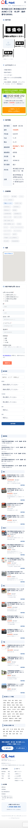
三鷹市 (4, 711)
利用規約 (4, 794)
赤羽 (14, 731)
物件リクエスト (18, 771)
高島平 (10, 731)
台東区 (4, 702)
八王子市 (14, 709)
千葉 (3, 776)
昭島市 (16, 711)
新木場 (15, 729)
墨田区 (8, 702)
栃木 (9, 776)
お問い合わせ (21, 748)
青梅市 (8, 711)
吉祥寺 (17, 731)
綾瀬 (4, 729)
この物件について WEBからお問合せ (14, 110)
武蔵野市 (22, 709)
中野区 (17, 705)
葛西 (4, 731)
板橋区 (15, 707)
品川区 (16, 702)
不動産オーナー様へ (19, 780)
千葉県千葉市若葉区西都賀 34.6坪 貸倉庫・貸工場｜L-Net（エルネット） (14, 442)
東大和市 (14, 716)
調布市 (20, 711)
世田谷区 (9, 705)
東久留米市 (5, 718)
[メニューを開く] (25, 2)
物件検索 (4, 771)
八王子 (7, 729)
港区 (13, 700)
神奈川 (3, 773)
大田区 (4, 705)
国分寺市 (5, 716)
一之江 (20, 733)
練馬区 (19, 707)
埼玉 (9, 773)
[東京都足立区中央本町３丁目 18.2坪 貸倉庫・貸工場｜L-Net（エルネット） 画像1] (14, 31)
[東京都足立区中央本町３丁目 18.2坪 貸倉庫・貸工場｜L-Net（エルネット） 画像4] (8, 53)
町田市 (4, 714)
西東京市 (11, 720)
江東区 (12, 702)
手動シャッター (8, 203)
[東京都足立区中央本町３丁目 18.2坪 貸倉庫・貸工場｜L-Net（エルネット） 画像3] (19, 43)
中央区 (9, 700)
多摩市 (16, 718)
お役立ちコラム (18, 778)
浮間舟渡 (5, 735)
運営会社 (4, 787)
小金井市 (9, 714)
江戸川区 (9, 709)
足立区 (23, 707)
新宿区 (16, 700)
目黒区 (20, 702)
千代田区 (5, 700)
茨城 (9, 778)
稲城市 (20, 718)
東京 (9, 771)
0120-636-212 (15, 807)
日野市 (17, 714)
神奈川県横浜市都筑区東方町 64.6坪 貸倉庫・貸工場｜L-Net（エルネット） (14, 460)
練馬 (7, 731)
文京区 (20, 700)
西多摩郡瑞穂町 (17, 720)
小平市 (13, 714)
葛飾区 (4, 709)
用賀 (19, 729)
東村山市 (22, 714)
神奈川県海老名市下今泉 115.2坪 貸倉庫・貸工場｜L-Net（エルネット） (14, 454)
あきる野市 (5, 720)
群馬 (3, 778)
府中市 (12, 711)
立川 (4, 733)
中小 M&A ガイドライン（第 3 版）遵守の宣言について (7, 798)
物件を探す (8, 748)
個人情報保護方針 (6, 791)
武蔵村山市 (11, 718)
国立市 (9, 716)
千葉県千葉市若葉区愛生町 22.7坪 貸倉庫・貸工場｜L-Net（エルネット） (14, 466)
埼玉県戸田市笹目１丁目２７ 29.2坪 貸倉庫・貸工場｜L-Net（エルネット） (14, 448)
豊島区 (4, 707)
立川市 (18, 709)
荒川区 (11, 707)
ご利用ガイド (18, 773)
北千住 (22, 729)
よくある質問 (18, 776)
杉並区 (21, 705)
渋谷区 (13, 705)
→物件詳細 (22, 485)
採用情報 (4, 789)
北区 (8, 707)
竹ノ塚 (11, 729)
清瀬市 (18, 716)
